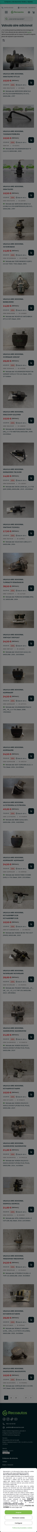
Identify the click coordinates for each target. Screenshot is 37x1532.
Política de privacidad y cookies (22, 1528)
